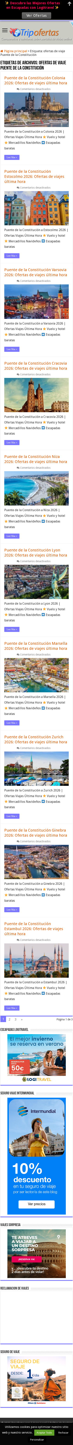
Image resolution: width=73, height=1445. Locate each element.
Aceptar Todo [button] (44, 1432)
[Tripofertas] (36, 32)
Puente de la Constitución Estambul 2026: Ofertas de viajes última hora (33, 928)
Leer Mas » (12, 157)
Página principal (15, 51)
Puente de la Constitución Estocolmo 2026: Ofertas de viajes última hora (34, 176)
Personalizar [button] (37, 1439)
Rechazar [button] (63, 1432)
